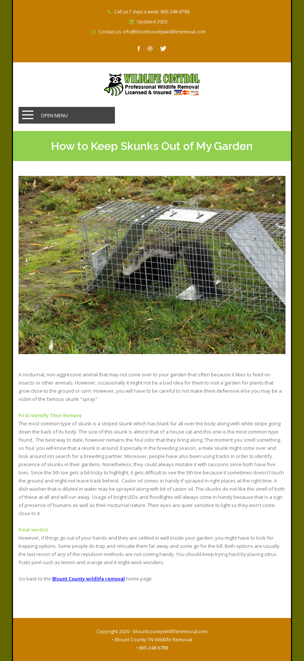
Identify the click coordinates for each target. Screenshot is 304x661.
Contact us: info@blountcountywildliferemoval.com (152, 32)
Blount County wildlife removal (88, 578)
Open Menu (54, 115)
